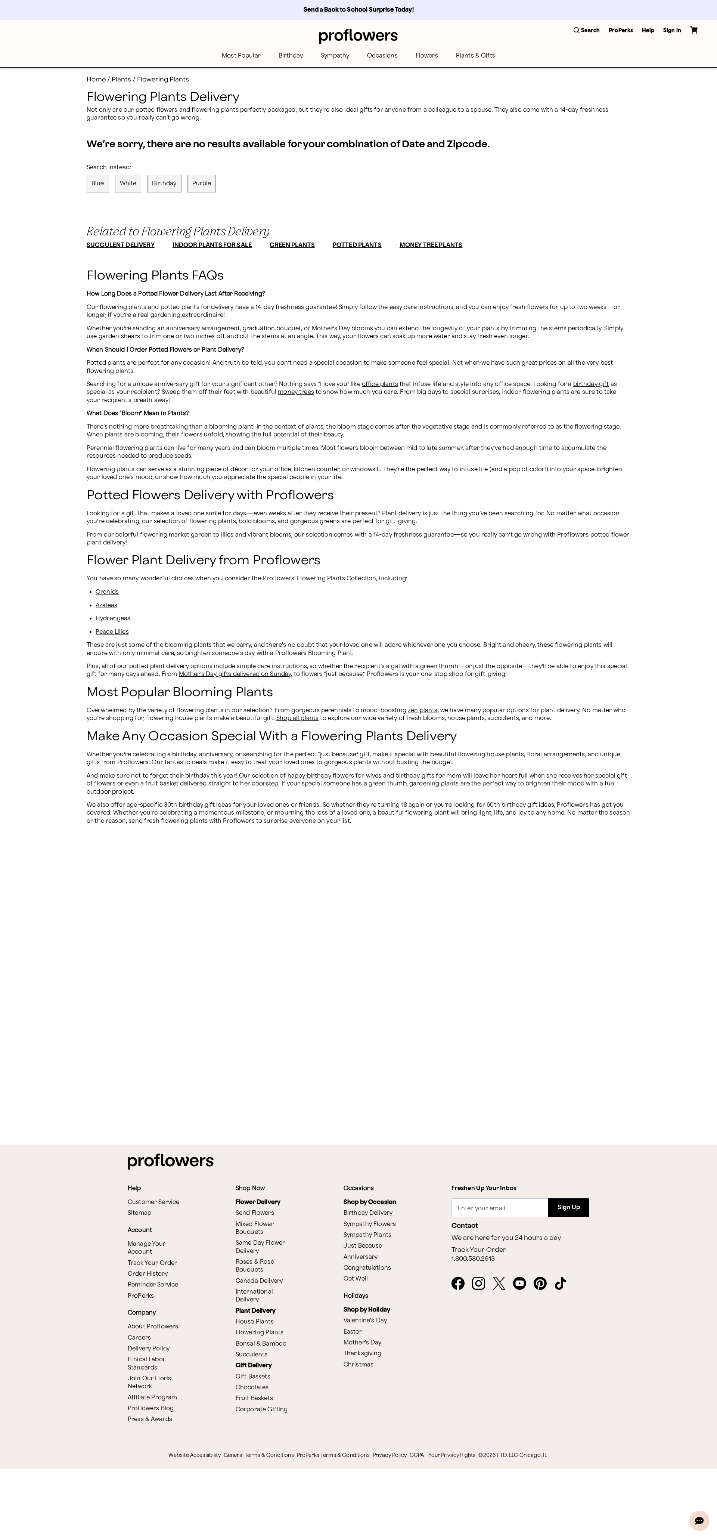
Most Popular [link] (241, 56)
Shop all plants (297, 718)
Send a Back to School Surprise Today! (359, 10)
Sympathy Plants (367, 1235)
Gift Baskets (253, 1377)
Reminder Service (153, 1285)
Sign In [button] (672, 30)
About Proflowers (153, 1326)
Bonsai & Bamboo (261, 1344)
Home (96, 79)
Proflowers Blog (151, 1408)
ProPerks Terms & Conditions (333, 1455)
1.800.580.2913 (473, 1259)
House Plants (255, 1322)
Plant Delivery (256, 1311)
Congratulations (367, 1268)
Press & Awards (150, 1419)
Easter (353, 1332)
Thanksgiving (363, 1353)
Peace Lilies (112, 632)
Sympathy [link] (335, 56)
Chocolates (252, 1387)
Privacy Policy (390, 1455)
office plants (380, 384)
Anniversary (361, 1257)
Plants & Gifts (475, 56)
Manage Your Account (147, 1248)
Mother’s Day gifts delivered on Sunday (235, 674)
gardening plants (434, 784)
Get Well (356, 1279)
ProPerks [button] (621, 30)
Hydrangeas (113, 618)
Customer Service (153, 1202)
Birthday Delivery (368, 1213)
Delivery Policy (149, 1349)
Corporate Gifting (262, 1409)
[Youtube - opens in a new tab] (522, 1284)
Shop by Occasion (370, 1202)
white (128, 183)
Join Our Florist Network (150, 1382)
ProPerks (141, 1296)
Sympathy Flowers (370, 1224)
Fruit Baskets (254, 1398)
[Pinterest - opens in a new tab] (543, 1284)
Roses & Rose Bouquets (255, 1266)
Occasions (382, 56)
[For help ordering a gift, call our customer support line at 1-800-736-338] (358, 36)
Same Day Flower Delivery (260, 1247)
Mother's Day (363, 1343)
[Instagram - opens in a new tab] (481, 1284)
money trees (296, 392)
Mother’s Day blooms (342, 328)
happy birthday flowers (321, 776)
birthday (164, 183)
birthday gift (591, 384)
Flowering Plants (259, 1332)
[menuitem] (241, 56)
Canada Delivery (259, 1281)
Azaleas (106, 605)
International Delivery (254, 1296)
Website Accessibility (194, 1455)
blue (97, 183)
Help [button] (648, 30)
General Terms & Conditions (259, 1455)
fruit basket (162, 784)
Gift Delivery (254, 1365)
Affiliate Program (152, 1397)
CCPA (417, 1455)
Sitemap (139, 1213)
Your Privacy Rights (451, 1455)
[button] (587, 30)
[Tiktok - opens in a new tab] (563, 1284)
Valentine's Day (365, 1321)
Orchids (107, 592)
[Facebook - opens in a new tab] (461, 1284)
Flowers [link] (427, 56)
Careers (139, 1338)
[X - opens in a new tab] (502, 1284)
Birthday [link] (291, 56)
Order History (148, 1274)
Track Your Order (152, 1263)
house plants (505, 754)
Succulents (252, 1355)
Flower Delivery (258, 1202)
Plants (121, 79)
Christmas (358, 1365)
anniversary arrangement (203, 328)
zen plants (423, 710)
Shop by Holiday (367, 1310)
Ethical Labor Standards (146, 1363)
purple (201, 183)
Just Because (363, 1246)
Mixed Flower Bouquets (255, 1228)
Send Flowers (255, 1213)
